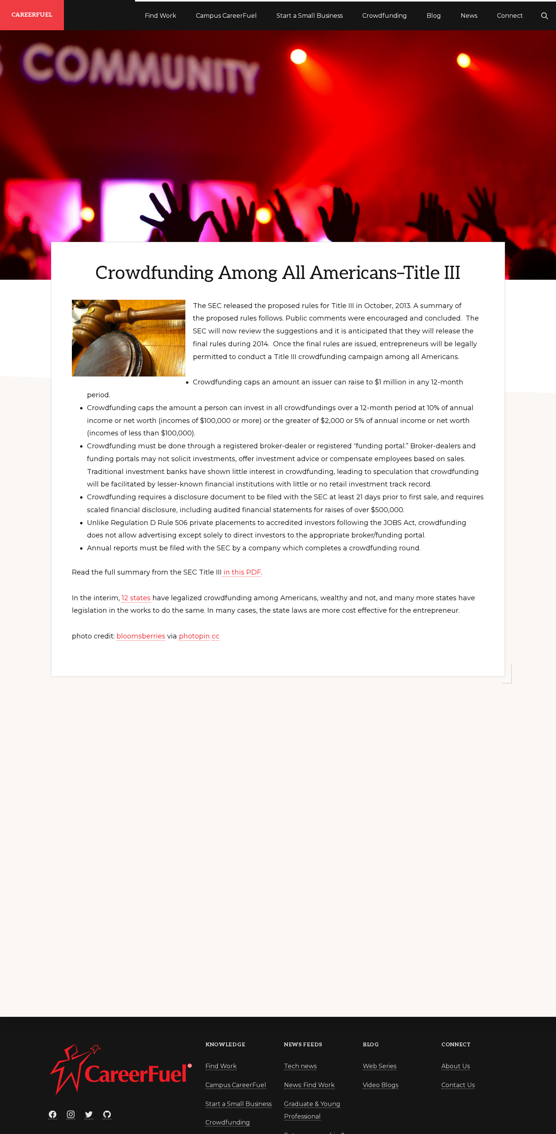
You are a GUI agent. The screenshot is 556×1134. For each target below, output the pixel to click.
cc (215, 636)
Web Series (379, 1066)
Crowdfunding (227, 1122)
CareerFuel (32, 15)
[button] (544, 15)
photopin (194, 636)
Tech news (300, 1066)
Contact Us (458, 1085)
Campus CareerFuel (235, 1085)
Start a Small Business (238, 1104)
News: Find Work (309, 1085)
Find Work (221, 1066)
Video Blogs (380, 1085)
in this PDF (241, 572)
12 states (136, 598)
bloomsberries (140, 636)
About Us (455, 1066)
